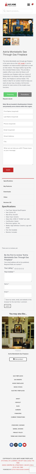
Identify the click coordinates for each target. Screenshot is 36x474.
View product (19, 359)
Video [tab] (5, 197)
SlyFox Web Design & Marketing (21, 469)
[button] (28, 4)
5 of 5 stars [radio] (23, 268)
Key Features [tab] (8, 186)
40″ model (21, 63)
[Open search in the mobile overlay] (17, 11)
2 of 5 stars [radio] (17, 268)
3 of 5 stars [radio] (19, 268)
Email (6, 292)
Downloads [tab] (7, 191)
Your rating (9, 268)
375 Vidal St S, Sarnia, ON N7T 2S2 (13, 461)
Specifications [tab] (8, 181)
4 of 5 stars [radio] (21, 268)
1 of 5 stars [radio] (15, 268)
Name (6, 284)
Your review (9, 272)
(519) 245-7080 (18, 467)
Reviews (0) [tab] (7, 202)
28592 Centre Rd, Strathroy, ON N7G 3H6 (17, 465)
